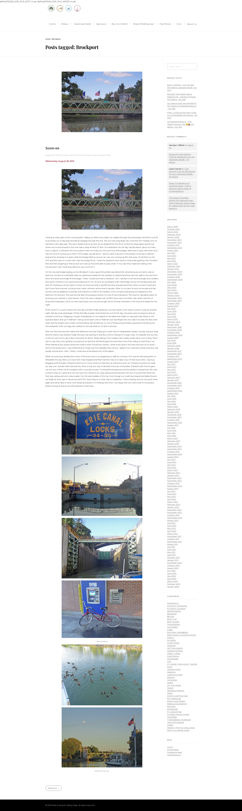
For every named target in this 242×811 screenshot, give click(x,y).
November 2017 (174, 354)
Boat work (173, 622)
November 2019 (174, 301)
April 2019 (171, 317)
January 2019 (173, 324)
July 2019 (171, 309)
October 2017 (173, 356)
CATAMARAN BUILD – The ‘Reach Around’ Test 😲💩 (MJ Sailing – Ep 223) (180, 124)
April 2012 (171, 531)
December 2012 (174, 510)
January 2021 (173, 269)
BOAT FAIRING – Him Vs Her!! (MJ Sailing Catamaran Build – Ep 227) (182, 88)
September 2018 (174, 335)
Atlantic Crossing (177, 606)
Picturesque (174, 699)
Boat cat (172, 619)
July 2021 (171, 253)
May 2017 (171, 369)
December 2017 (174, 351)
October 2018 (173, 332)
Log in (170, 747)
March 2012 (172, 534)
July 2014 (171, 460)
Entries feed (172, 750)
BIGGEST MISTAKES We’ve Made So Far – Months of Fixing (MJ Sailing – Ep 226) (181, 97)
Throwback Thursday (179, 720)
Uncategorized (175, 722)
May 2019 (171, 314)
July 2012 (171, 523)
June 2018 (171, 343)
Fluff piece (173, 643)
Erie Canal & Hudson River (99, 155)
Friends (171, 646)
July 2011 (171, 547)
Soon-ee (52, 148)
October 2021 (173, 245)
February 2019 (173, 322)
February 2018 (173, 346)
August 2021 (172, 250)
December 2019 (174, 298)
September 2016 (174, 391)
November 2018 (174, 330)
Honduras (172, 659)
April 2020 (172, 290)
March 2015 (172, 438)
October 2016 (173, 388)
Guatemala (173, 656)
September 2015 (174, 422)
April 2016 (171, 404)
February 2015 (173, 441)
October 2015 (173, 420)
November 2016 (174, 385)
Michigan (172, 680)
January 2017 (173, 380)
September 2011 (174, 542)
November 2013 (174, 481)
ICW (169, 661)
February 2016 (173, 409)
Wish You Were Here (178, 730)
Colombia (172, 627)
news (170, 683)
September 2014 (174, 454)
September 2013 (174, 486)
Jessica (66, 155)
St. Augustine (174, 712)
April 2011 (171, 555)
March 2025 (172, 227)
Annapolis (172, 603)
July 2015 (171, 428)
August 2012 (172, 520)
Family (170, 638)
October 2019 (173, 303)
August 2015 (172, 425)
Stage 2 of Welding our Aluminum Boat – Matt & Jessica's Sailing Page (180, 186)
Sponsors (172, 709)
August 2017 (172, 362)
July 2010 (171, 571)
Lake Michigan (175, 675)
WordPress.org (174, 755)
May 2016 (171, 401)
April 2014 (171, 467)
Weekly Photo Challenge (181, 728)
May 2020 (171, 287)
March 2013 (172, 502)
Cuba (169, 630)
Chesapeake (173, 624)
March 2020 (172, 293)
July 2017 (171, 364)
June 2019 (171, 311)
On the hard (174, 685)
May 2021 (171, 258)
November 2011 (174, 536)
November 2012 (174, 512)
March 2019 (172, 319)
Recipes (171, 706)
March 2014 (172, 470)
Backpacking (174, 611)
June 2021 (171, 256)
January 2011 (173, 560)
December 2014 (174, 446)
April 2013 (171, 499)
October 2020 (173, 277)
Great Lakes (173, 654)
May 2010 (171, 576)
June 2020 (172, 285)
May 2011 (171, 552)
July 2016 (171, 396)
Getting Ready (175, 648)
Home (47, 39)
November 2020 (174, 274)
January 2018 (173, 348)
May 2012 (171, 528)
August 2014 (172, 457)
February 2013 (173, 505)
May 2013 (171, 497)
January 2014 (173, 475)
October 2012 (173, 515)
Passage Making (175, 691)
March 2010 (172, 581)
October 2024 (173, 229)
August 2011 (172, 544)
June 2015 (171, 430)
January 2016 (173, 412)
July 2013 (171, 491)
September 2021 (174, 248)
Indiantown (173, 669)
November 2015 (174, 417)
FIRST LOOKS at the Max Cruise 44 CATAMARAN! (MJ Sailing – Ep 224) (182, 115)
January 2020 (173, 295)
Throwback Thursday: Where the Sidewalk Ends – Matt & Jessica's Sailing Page (182, 200)
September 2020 (175, 279)
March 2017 (172, 375)
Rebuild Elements (177, 704)
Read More (52, 788)
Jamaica (171, 672)
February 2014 (173, 473)
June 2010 (171, 573)
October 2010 (173, 565)
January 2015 (173, 444)
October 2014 (173, 452)
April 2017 (171, 372)
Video (170, 725)
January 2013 (173, 507)
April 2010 (171, 579)
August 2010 (172, 568)
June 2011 (171, 550)
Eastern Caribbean (177, 632)
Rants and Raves (176, 701)
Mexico (171, 677)
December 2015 (174, 415)
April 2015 (171, 436)
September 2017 (174, 359)
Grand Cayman (175, 651)
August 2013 (172, 489)
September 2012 (174, 518)
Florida (171, 640)
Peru (170, 693)
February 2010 (173, 584)
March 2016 (172, 407)
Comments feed (174, 752)
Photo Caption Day (177, 696)
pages (170, 688)
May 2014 (171, 465)
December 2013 (174, 478)
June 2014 (171, 462)
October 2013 (173, 483)
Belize (170, 616)
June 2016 (171, 399)
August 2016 (172, 393)
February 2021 (173, 266)
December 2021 (174, 240)
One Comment (80, 155)
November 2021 (174, 242)
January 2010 (173, 587)
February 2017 (173, 377)
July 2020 (171, 282)
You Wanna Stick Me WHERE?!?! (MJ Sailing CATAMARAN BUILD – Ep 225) (181, 106)
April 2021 (171, 261)
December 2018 (174, 327)
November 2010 (174, 563)
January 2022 (173, 237)
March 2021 (172, 264)
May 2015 (171, 433)
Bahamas (172, 614)
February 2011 (173, 557)
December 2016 (174, 383)
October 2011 (173, 539)
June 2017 (171, 367)
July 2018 (171, 340)
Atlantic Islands (176, 609)
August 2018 (172, 338)
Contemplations (176, 191)
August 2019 (172, 306)
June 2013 (171, 494)
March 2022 (172, 232)
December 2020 (174, 272)
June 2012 (171, 526)
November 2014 (174, 449)
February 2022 (173, 234)
